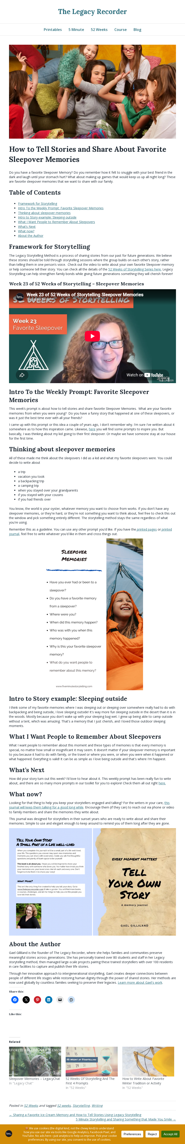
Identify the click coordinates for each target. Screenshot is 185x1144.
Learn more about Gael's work (140, 982)
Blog (137, 29)
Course (120, 29)
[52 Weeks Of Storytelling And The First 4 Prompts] (92, 1061)
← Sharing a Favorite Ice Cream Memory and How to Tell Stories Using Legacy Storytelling (75, 1115)
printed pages (146, 529)
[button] (50, 882)
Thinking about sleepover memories (44, 213)
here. (162, 783)
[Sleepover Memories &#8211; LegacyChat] (35, 1061)
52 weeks (64, 1105)
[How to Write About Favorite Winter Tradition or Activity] (148, 1061)
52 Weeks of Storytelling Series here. (135, 269)
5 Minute (76, 29)
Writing (97, 1105)
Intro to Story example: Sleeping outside (47, 217)
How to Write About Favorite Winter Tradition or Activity (143, 1080)
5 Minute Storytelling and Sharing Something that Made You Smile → (126, 1119)
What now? (26, 231)
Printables (53, 29)
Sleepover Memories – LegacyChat (34, 1078)
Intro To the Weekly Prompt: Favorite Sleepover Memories (61, 208)
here (92, 429)
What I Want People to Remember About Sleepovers (56, 222)
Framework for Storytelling (37, 203)
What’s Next (27, 226)
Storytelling (81, 1105)
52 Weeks (99, 29)
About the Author (30, 235)
